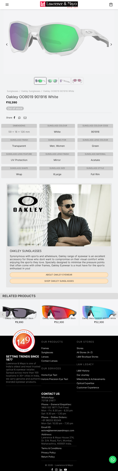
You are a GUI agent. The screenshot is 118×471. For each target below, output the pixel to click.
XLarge (57, 174)
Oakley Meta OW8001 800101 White (99, 318)
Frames (45, 348)
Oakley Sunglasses (30, 91)
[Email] (25, 117)
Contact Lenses (49, 360)
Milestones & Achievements (91, 379)
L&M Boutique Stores (87, 356)
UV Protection (19, 159)
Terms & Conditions (51, 448)
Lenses (45, 356)
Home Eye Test (49, 375)
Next (111, 43)
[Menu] (7, 4)
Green (95, 145)
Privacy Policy (48, 452)
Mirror (57, 159)
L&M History (83, 370)
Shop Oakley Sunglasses (59, 281)
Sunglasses (12, 91)
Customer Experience (88, 387)
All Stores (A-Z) (85, 352)
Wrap (19, 174)
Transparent (19, 145)
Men (52, 145)
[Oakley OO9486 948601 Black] (19, 312)
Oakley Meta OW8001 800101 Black (59, 318)
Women (60, 145)
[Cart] (111, 4)
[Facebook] (14, 117)
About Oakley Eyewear (59, 274)
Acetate (95, 159)
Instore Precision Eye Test (54, 379)
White (57, 131)
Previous (7, 43)
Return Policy (48, 456)
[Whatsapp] (19, 117)
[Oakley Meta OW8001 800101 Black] (59, 312)
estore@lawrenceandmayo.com (57, 430)
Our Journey (83, 375)
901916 (95, 131)
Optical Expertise (85, 383)
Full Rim (95, 174)
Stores (80, 348)
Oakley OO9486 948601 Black (19, 318)
